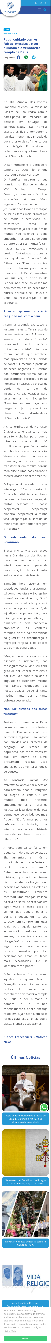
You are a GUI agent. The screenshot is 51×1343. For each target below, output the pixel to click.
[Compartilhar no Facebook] (20, 59)
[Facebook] (45, 3)
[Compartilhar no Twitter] (35, 59)
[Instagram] (41, 3)
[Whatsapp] (36, 3)
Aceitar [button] (25, 1338)
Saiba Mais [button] (10, 1331)
